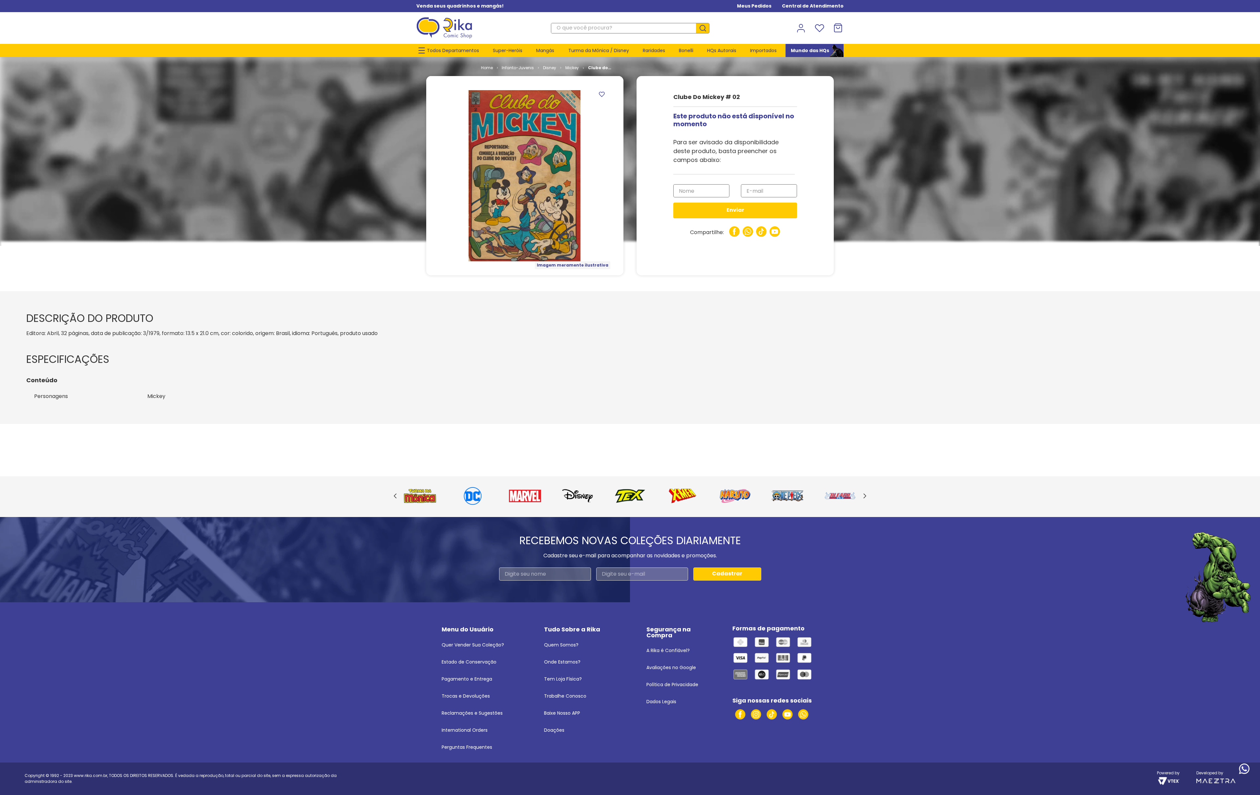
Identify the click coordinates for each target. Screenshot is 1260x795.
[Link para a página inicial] (487, 68)
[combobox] (630, 28)
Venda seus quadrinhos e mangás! (460, 6)
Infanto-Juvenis (518, 67)
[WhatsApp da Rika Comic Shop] (803, 714)
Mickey (572, 67)
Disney (549, 67)
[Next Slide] (864, 496)
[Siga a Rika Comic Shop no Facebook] (740, 714)
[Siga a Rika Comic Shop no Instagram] (756, 714)
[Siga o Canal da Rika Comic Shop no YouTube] (787, 714)
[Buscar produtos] (705, 28)
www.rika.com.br (90, 775)
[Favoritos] (819, 28)
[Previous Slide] (395, 496)
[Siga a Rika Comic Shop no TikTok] (771, 714)
